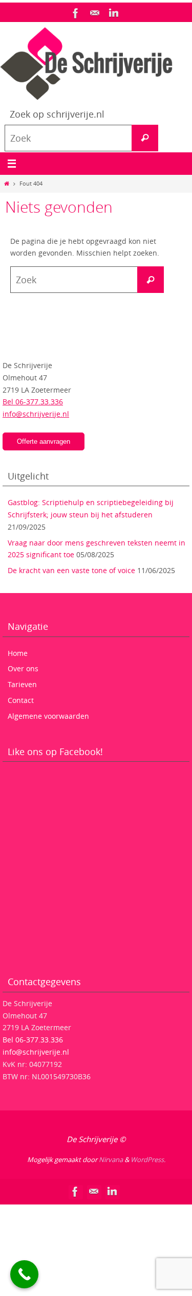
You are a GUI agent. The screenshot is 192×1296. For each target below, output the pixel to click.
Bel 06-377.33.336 (33, 401)
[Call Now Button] (24, 1274)
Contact (21, 700)
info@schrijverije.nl (36, 414)
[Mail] (95, 13)
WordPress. (148, 1159)
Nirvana (111, 1159)
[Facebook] (76, 13)
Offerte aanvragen (43, 441)
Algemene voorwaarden (48, 716)
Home (18, 653)
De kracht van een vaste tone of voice (71, 570)
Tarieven (22, 684)
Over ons (23, 668)
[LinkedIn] (113, 13)
